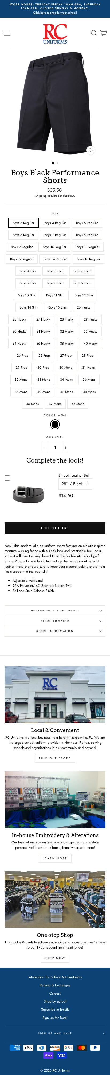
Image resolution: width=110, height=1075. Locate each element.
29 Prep (21, 367)
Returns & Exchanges (55, 985)
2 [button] (58, 163)
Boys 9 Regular (22, 246)
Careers (55, 993)
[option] (55, 9)
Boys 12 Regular (21, 258)
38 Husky (67, 343)
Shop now (55, 958)
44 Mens (89, 391)
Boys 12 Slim (83, 295)
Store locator (55, 621)
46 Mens (32, 403)
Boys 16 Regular (88, 258)
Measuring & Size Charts (55, 610)
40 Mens (43, 391)
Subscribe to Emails (55, 1009)
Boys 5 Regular (87, 222)
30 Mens (65, 367)
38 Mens (21, 391)
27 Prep (66, 355)
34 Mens (66, 379)
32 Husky (67, 331)
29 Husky (90, 319)
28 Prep (87, 355)
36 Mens (89, 379)
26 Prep (22, 355)
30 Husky (19, 331)
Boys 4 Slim (28, 270)
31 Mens (88, 367)
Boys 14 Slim (29, 307)
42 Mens (66, 391)
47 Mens (55, 403)
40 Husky (91, 343)
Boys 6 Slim (82, 270)
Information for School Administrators (55, 977)
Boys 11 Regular (87, 246)
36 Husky (43, 343)
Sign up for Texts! (55, 1017)
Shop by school (55, 1001)
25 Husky (19, 319)
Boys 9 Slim (82, 283)
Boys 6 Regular (23, 234)
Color (55, 415)
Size (55, 213)
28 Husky (67, 319)
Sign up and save (55, 1033)
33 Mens (43, 379)
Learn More (55, 858)
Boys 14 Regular (55, 258)
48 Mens (78, 403)
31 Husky (43, 331)
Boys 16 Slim (57, 307)
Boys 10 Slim (26, 295)
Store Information (55, 631)
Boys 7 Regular (55, 234)
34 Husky (19, 343)
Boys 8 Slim (55, 283)
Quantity (55, 437)
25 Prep (44, 355)
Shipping (40, 196)
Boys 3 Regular (23, 222)
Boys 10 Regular (54, 246)
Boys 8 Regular (87, 234)
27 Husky (43, 319)
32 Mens (21, 379)
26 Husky (84, 307)
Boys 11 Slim (55, 295)
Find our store (55, 758)
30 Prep (43, 367)
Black (55, 424)
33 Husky (90, 331)
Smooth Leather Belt (73, 475)
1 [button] (53, 163)
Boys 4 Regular (55, 222)
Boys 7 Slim (28, 283)
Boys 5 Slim (55, 270)
